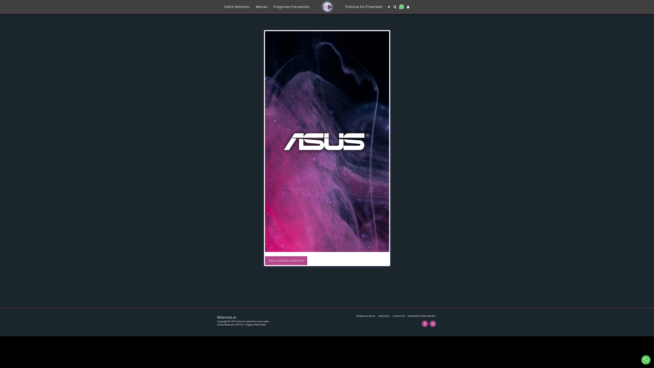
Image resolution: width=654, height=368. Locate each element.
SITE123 (239, 324)
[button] (389, 7)
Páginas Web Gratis (255, 324)
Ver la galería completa (286, 261)
